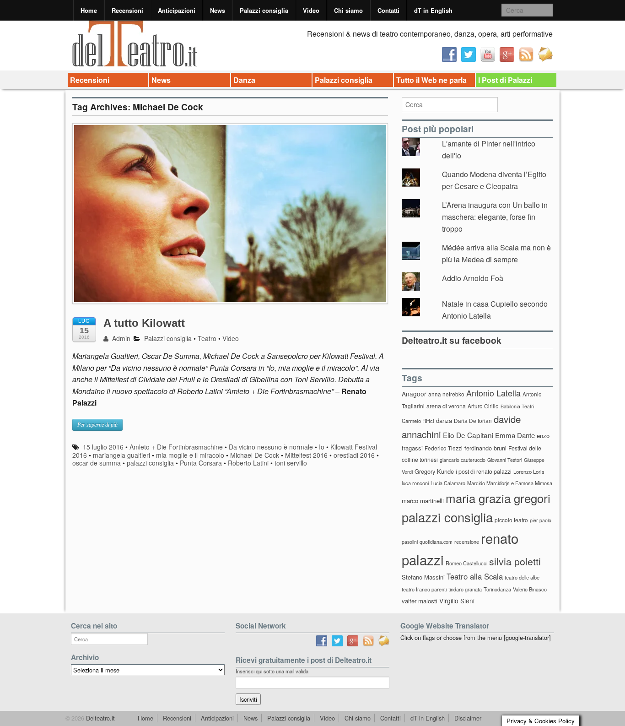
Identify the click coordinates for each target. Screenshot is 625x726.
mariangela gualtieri (121, 455)
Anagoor (414, 393)
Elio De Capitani (468, 435)
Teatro (207, 338)
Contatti (388, 10)
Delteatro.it (99, 718)
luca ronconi (415, 483)
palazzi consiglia (150, 462)
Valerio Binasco (530, 589)
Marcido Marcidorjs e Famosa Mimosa (509, 483)
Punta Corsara (201, 462)
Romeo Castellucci (466, 563)
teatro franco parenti (424, 589)
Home (89, 10)
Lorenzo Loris (528, 471)
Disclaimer (467, 718)
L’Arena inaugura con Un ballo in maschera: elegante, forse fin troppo (495, 216)
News (217, 10)
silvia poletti (515, 561)
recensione (466, 541)
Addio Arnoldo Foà (472, 278)
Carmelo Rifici (418, 420)
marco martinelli (423, 500)
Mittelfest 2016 (306, 455)
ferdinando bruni (485, 448)
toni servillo (291, 462)
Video (311, 10)
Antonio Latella (493, 393)
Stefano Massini (423, 577)
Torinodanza (497, 589)
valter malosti (419, 600)
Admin (120, 338)
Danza (244, 80)
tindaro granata (465, 589)
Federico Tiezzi (444, 448)
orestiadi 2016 (354, 455)
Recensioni (127, 10)
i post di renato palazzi (484, 471)
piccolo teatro (511, 520)
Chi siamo (348, 10)
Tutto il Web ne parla (431, 80)
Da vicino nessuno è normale (271, 446)
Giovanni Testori (504, 459)
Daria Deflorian (473, 420)
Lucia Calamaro (448, 483)
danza (444, 420)
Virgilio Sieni (456, 600)
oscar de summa (96, 462)
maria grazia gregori (498, 497)
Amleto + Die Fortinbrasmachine (176, 446)
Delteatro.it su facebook (451, 340)
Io (321, 446)
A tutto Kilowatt (144, 323)
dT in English (433, 10)
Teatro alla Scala (475, 576)
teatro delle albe (522, 577)
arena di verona (446, 406)
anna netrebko (446, 394)
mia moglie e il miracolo (190, 455)
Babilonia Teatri (517, 406)
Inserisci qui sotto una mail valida (272, 671)
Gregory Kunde (434, 471)
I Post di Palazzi (505, 80)
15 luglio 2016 (103, 446)
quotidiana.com (436, 541)
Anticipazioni (176, 10)
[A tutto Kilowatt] (230, 218)
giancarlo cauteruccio (462, 459)
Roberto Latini (248, 462)
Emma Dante (515, 435)
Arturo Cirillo (483, 406)
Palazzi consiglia (264, 10)
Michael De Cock (254, 455)
